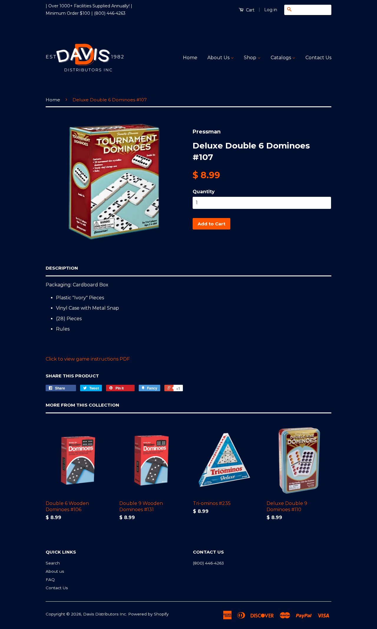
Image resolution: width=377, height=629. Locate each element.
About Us (219, 57)
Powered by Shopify (148, 614)
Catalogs (281, 57)
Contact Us (318, 57)
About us (55, 571)
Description (62, 268)
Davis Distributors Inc (104, 614)
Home (190, 57)
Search (53, 563)
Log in (270, 9)
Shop (250, 57)
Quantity (204, 191)
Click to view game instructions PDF (88, 359)
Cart (249, 10)
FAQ (50, 579)
